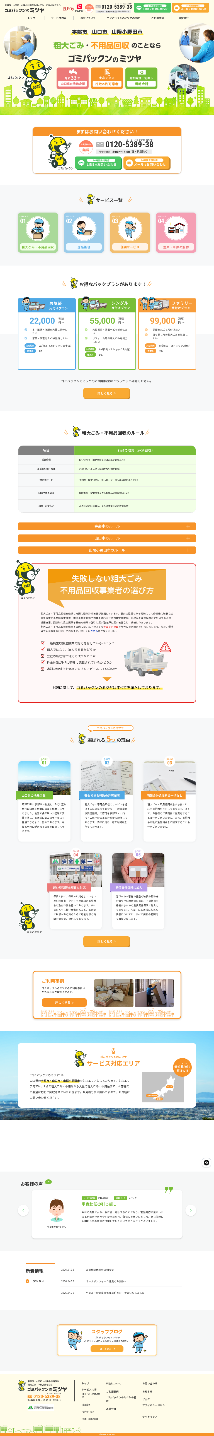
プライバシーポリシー (153, 1406)
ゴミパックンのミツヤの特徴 (123, 18)
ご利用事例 (157, 18)
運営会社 (184, 18)
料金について (88, 18)
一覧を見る (37, 1281)
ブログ (146, 1399)
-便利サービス (88, 1411)
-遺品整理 (86, 1404)
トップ (31, 18)
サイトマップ (149, 1416)
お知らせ (147, 1391)
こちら (94, 631)
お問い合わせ (149, 1383)
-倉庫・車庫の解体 (90, 1419)
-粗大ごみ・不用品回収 (91, 1396)
